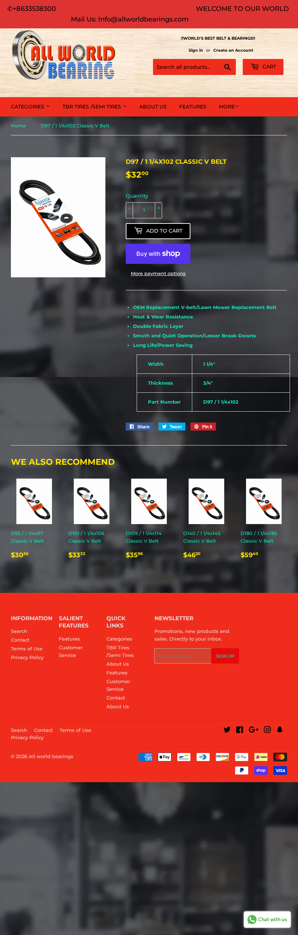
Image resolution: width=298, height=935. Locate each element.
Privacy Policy (27, 657)
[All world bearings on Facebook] (239, 731)
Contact (20, 640)
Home (18, 125)
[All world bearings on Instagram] (267, 731)
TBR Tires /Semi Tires (92, 106)
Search (19, 631)
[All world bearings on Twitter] (227, 731)
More (227, 106)
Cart (268, 66)
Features (192, 106)
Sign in (196, 50)
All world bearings (51, 756)
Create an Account (233, 50)
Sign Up (225, 656)
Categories (28, 106)
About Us (153, 106)
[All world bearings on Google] (254, 731)
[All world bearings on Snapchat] (279, 731)
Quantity (137, 196)
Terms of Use (27, 648)
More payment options (158, 273)
